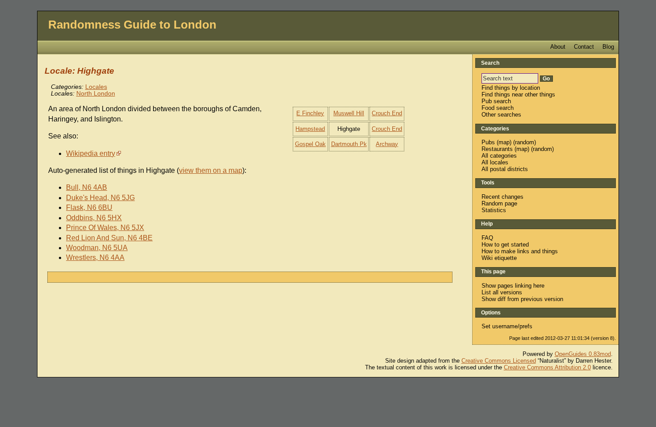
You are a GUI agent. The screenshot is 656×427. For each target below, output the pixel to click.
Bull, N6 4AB (86, 187)
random (524, 142)
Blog (608, 46)
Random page (499, 203)
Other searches (501, 114)
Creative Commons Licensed (498, 360)
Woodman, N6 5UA (97, 247)
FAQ (487, 237)
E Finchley (310, 113)
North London (95, 93)
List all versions (502, 292)
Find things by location (511, 87)
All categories (499, 155)
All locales (495, 162)
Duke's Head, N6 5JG (100, 197)
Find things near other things (518, 94)
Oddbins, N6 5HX (94, 218)
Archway (387, 144)
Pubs (488, 142)
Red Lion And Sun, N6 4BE (109, 238)
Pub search (496, 101)
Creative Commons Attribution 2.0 (547, 367)
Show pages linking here (513, 285)
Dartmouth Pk (349, 144)
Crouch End (387, 113)
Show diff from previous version (522, 299)
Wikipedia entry (90, 153)
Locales (96, 87)
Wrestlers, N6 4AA (95, 257)
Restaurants (497, 149)
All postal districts (505, 169)
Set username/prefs (507, 326)
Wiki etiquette (499, 258)
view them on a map (210, 170)
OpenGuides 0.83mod (583, 354)
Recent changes (502, 196)
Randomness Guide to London (132, 24)
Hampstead (310, 129)
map (504, 142)
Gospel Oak (310, 144)
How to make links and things (520, 251)
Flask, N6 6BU (89, 207)
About (557, 46)
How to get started (505, 244)
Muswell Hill (348, 113)
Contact (584, 46)
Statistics (494, 210)
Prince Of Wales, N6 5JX (105, 227)
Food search (498, 108)
